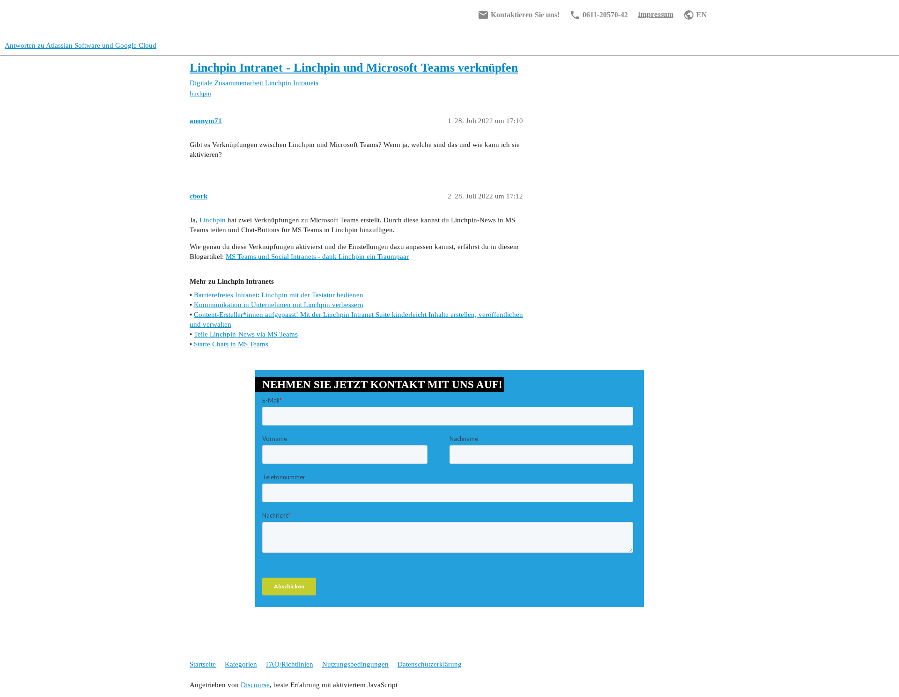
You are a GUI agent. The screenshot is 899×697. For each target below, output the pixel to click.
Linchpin (212, 220)
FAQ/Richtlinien (289, 664)
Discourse (255, 685)
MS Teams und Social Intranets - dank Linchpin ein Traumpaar (317, 256)
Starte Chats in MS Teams (231, 344)
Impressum (655, 14)
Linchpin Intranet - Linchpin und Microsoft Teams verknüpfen (354, 67)
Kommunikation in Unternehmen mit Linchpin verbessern (278, 304)
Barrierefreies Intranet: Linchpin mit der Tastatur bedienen (278, 295)
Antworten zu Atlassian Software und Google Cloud (80, 45)
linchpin (200, 93)
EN (695, 15)
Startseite (203, 664)
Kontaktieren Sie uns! (519, 15)
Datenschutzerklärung (430, 664)
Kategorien (241, 664)
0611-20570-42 (598, 15)
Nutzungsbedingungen (355, 664)
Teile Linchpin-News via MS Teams (246, 334)
